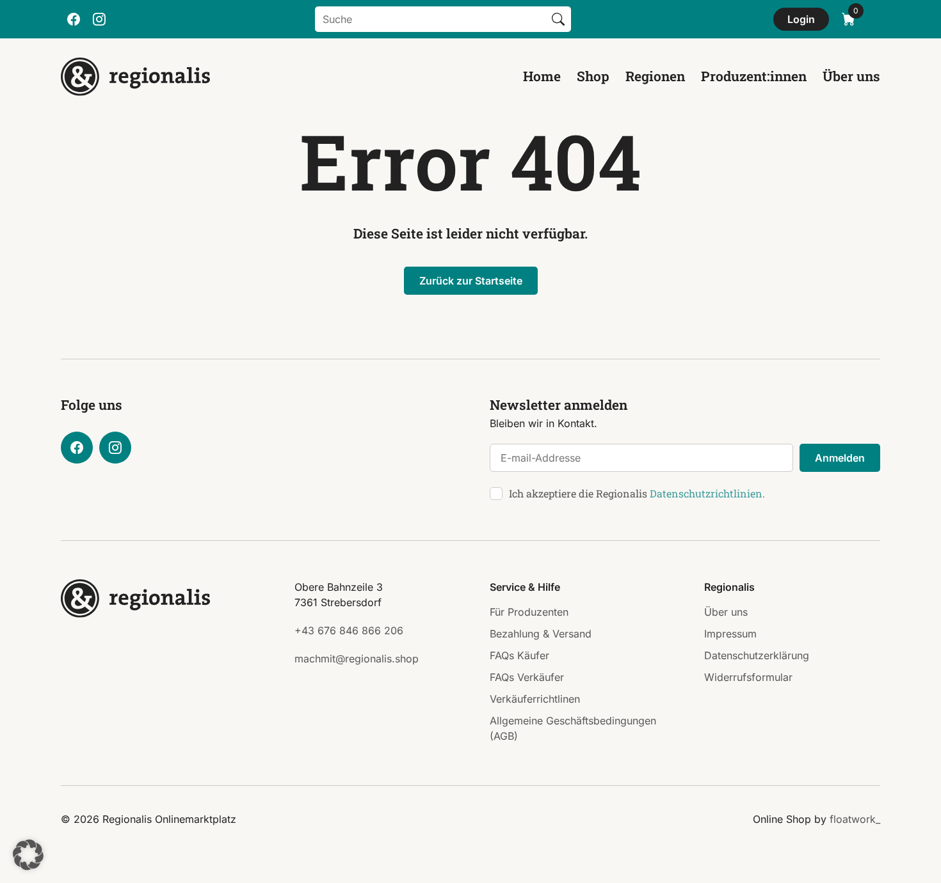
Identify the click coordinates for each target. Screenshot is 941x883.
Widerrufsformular (748, 677)
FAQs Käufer (519, 655)
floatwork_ (855, 819)
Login (801, 19)
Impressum (730, 633)
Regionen (655, 76)
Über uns (851, 76)
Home (542, 76)
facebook (73, 19)
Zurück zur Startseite (470, 280)
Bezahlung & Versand (540, 633)
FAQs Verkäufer (527, 677)
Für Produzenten (529, 612)
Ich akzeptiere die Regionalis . (637, 493)
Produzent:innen (754, 76)
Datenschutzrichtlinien (706, 493)
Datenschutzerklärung (756, 655)
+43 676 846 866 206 (348, 630)
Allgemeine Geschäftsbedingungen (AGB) (573, 728)
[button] (28, 855)
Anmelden (840, 457)
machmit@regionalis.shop (356, 658)
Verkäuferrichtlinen (535, 698)
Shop (593, 76)
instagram (99, 19)
